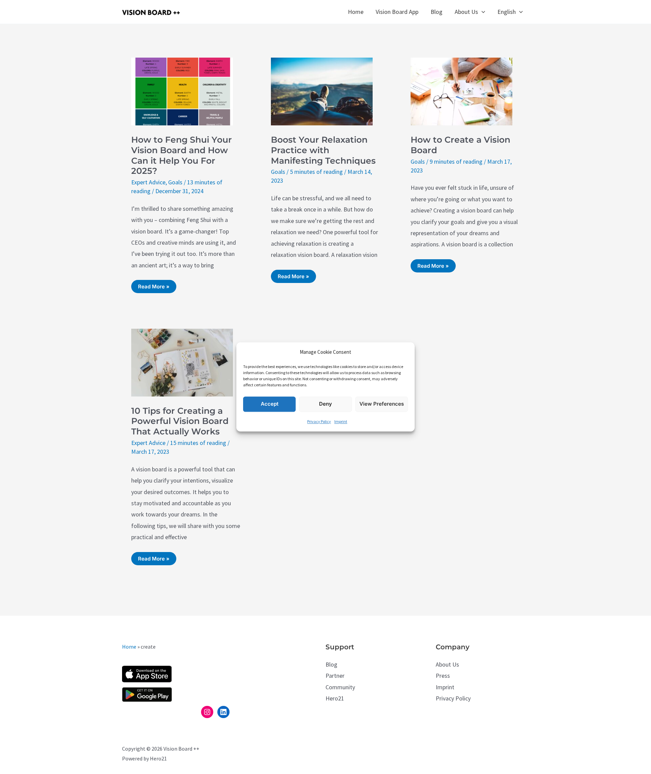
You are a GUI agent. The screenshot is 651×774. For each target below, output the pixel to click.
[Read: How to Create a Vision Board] (461, 91)
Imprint (340, 421)
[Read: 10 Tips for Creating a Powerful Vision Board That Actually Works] (182, 362)
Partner (335, 675)
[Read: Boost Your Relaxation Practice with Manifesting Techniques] (322, 91)
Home (129, 646)
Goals (175, 182)
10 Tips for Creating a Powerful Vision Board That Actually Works (180, 421)
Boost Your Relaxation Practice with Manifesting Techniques (323, 150)
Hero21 (335, 698)
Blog (331, 664)
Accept (269, 404)
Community (340, 687)
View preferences (381, 404)
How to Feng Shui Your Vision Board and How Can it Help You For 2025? (181, 155)
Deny (325, 404)
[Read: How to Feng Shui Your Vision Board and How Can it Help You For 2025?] (182, 91)
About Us (447, 664)
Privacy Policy (319, 421)
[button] (481, 12)
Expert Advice (148, 182)
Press (443, 675)
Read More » (154, 288)
